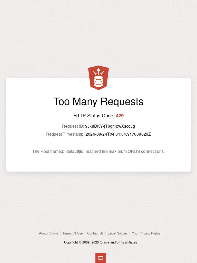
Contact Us (95, 233)
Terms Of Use (73, 233)
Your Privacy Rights (146, 233)
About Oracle (48, 233)
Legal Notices (117, 233)
